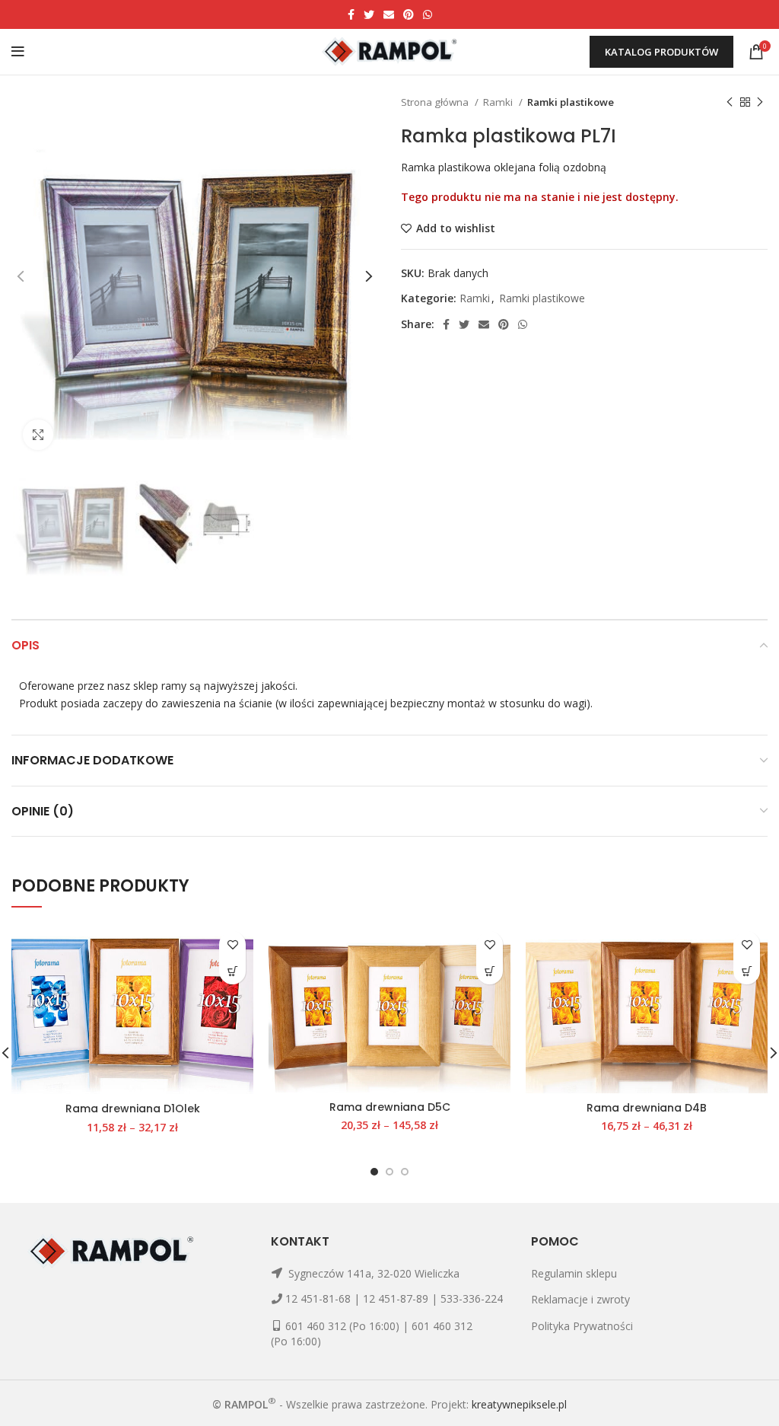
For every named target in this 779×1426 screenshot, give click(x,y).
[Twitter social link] (369, 14)
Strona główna (436, 102)
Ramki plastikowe (570, 102)
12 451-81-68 (318, 1298)
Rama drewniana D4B (647, 1107)
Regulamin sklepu (574, 1273)
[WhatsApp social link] (427, 14)
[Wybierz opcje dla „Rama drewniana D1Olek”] (232, 971)
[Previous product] (729, 102)
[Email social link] (389, 14)
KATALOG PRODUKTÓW (661, 52)
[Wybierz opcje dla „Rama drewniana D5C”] (489, 971)
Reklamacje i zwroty (580, 1299)
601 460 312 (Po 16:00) (342, 1326)
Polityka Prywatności (582, 1326)
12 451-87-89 (395, 1298)
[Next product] (760, 102)
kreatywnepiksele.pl (519, 1403)
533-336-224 (471, 1298)
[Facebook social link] (351, 14)
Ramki (499, 102)
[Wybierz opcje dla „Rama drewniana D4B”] (746, 971)
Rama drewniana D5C (389, 1107)
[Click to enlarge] (38, 435)
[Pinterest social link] (408, 14)
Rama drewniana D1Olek (132, 1108)
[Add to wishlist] (232, 944)
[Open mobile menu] (18, 52)
